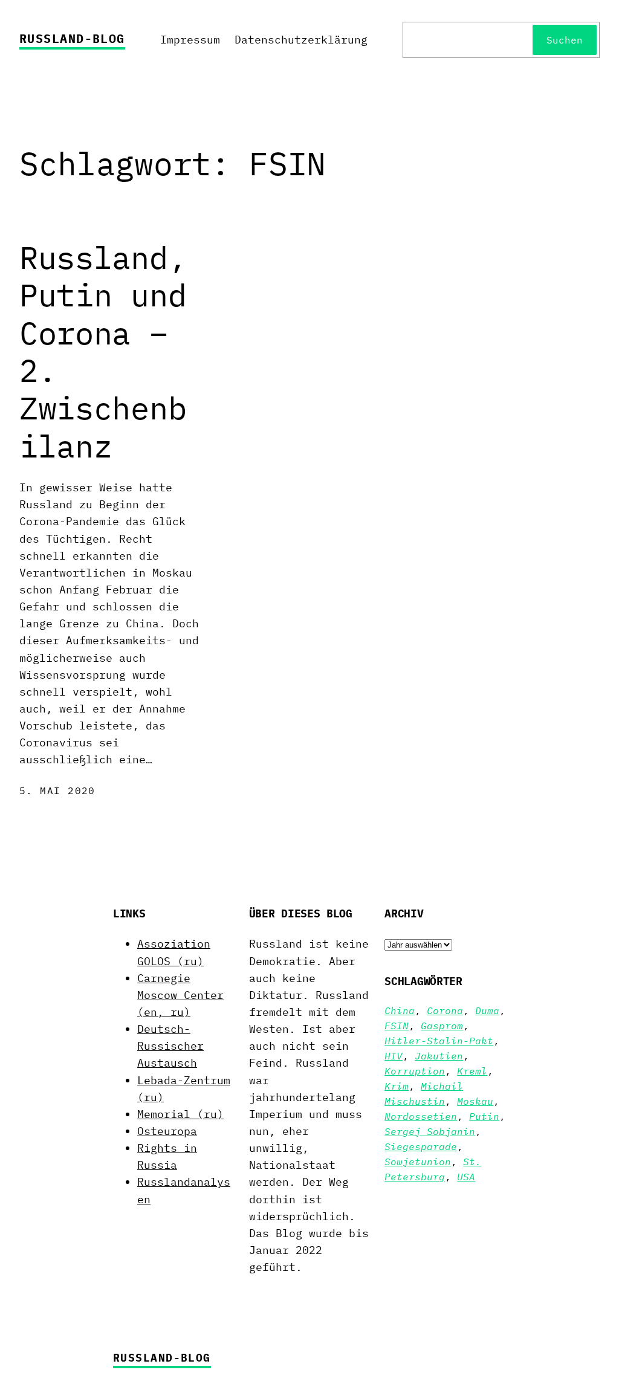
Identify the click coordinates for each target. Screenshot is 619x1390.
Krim (396, 1086)
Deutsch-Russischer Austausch (170, 1046)
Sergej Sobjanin (429, 1131)
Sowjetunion (417, 1162)
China (399, 1010)
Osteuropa (167, 1131)
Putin (484, 1116)
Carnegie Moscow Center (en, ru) (180, 995)
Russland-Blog (72, 38)
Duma (487, 1010)
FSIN (396, 1026)
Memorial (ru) (180, 1114)
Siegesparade (420, 1146)
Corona (445, 1010)
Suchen (564, 40)
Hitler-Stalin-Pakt (438, 1041)
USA (466, 1177)
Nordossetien (420, 1116)
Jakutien (439, 1056)
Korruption (414, 1071)
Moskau (475, 1101)
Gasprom (442, 1026)
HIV (393, 1056)
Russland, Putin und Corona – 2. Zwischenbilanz (102, 352)
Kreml (472, 1071)
